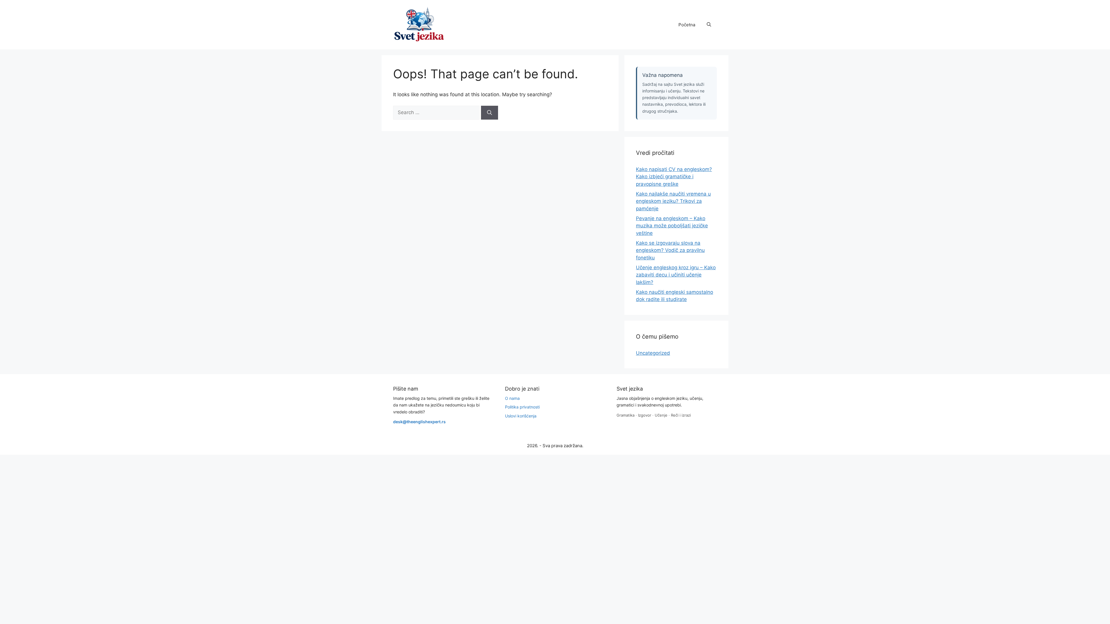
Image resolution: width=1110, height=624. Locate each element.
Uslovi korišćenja (520, 415)
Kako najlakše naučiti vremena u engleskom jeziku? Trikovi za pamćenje (673, 201)
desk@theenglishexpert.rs (419, 421)
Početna (686, 24)
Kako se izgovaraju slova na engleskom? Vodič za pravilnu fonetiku (670, 250)
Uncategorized (653, 353)
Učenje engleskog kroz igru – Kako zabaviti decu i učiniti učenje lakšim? (676, 275)
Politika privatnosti (522, 406)
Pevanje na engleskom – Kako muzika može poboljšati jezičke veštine (672, 226)
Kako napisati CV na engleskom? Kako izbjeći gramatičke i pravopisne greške (674, 176)
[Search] (489, 113)
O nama (512, 398)
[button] (709, 25)
